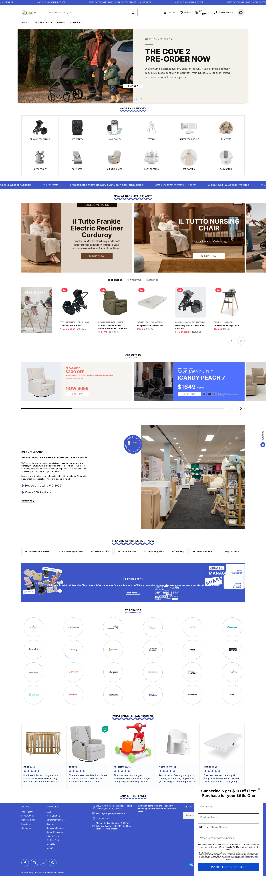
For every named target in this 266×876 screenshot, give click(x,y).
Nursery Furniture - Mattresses (151, 322)
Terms (229, 859)
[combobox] (203, 827)
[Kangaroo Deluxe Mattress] (152, 302)
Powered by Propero (54, 873)
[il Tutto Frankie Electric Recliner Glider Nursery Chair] (113, 302)
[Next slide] (241, 340)
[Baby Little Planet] (76, 238)
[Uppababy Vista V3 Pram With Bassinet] (190, 302)
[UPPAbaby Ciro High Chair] (229, 302)
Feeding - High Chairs (223, 322)
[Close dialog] (259, 789)
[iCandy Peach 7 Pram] (75, 302)
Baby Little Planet (36, 873)
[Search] (133, 12)
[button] (125, 99)
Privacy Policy (254, 857)
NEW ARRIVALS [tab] (134, 280)
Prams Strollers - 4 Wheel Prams (74, 322)
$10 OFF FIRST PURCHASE (228, 867)
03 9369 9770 (102, 818)
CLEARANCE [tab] (152, 280)
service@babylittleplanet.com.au (111, 813)
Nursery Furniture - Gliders (110, 322)
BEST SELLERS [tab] (115, 280)
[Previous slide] (231, 340)
